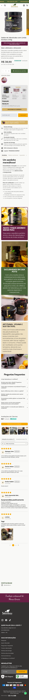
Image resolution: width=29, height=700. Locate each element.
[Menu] (1, 5)
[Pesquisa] (5, 5)
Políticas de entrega (6, 650)
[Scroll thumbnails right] (26, 431)
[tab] (4, 155)
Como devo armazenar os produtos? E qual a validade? (13, 387)
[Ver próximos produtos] (26, 93)
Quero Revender (5, 643)
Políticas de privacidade (7, 653)
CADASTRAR (21, 671)
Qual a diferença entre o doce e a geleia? (12, 391)
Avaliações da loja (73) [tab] (21, 439)
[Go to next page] (18, 545)
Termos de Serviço (6, 655)
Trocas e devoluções (6, 648)
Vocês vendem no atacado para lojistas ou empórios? (12, 407)
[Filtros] (2, 443)
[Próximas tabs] (26, 155)
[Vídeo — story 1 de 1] (4, 80)
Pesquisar (3, 640)
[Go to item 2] (13, 430)
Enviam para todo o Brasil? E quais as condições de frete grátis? (11, 383)
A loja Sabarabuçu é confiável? (9, 379)
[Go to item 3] (21, 430)
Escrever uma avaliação (14, 424)
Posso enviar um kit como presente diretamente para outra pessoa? (10, 403)
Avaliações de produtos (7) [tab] (8, 439)
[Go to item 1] (5, 430)
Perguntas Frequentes (7, 645)
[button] (17, 60)
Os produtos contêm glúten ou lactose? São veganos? (13, 399)
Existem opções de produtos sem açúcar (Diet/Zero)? (12, 394)
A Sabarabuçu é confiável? (8, 658)
